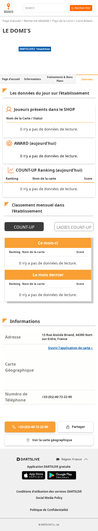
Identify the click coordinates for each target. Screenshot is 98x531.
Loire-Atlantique (86, 21)
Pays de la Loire (62, 21)
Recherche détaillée (37, 21)
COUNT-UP (24, 227)
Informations (32, 79)
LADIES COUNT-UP (74, 227)
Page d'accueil (12, 21)
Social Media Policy (49, 498)
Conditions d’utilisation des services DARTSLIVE (49, 491)
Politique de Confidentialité (49, 510)
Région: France (72, 459)
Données (87, 79)
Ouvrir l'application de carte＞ (70, 348)
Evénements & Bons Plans (60, 79)
